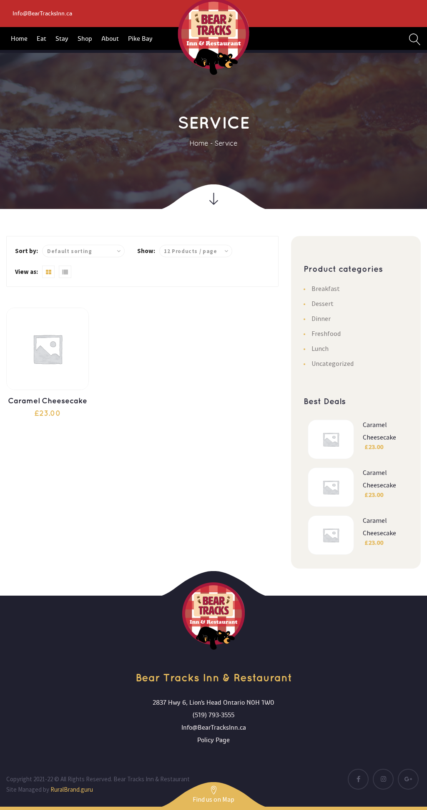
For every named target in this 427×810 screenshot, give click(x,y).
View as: (26, 272)
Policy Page (213, 740)
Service (226, 143)
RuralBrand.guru (71, 789)
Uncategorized (332, 363)
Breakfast (325, 288)
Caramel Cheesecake (47, 401)
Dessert (322, 303)
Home (199, 143)
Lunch (320, 348)
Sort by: (26, 251)
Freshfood (326, 333)
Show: (146, 251)
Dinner (321, 318)
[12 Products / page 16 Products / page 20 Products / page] (195, 251)
